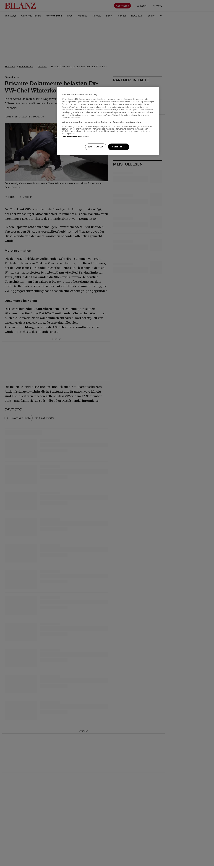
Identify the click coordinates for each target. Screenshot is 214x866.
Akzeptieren (118, 147)
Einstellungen (95, 147)
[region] (108, 121)
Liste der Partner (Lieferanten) (75, 136)
